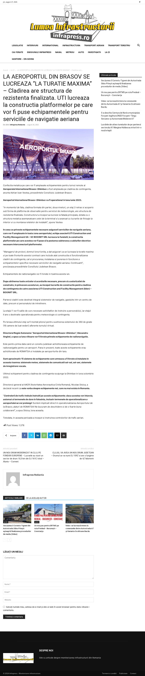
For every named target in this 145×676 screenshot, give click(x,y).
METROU (70, 52)
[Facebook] (140, 2)
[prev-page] (5, 540)
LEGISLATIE (17, 45)
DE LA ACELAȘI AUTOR (36, 498)
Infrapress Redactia (17, 125)
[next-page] (9, 540)
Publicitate (123, 673)
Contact (133, 673)
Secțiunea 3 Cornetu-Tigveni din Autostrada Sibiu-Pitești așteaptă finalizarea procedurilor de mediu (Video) (121, 83)
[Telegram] (51, 435)
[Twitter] (31, 435)
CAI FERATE (17, 52)
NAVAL (58, 52)
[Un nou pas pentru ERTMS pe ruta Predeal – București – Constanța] (48, 513)
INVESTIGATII (94, 52)
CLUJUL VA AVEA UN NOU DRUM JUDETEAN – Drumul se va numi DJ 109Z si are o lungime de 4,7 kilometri (72, 455)
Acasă (5, 70)
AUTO (81, 52)
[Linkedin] (37, 435)
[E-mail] (57, 435)
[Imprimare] (64, 435)
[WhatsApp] (44, 435)
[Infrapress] (72, 23)
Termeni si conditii (109, 673)
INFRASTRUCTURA (71, 45)
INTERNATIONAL (50, 45)
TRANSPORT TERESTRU (119, 45)
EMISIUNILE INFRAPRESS (39, 52)
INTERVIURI (32, 45)
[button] (138, 45)
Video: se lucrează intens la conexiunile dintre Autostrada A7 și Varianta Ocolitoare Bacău (80, 528)
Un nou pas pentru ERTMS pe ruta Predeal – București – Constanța (46, 528)
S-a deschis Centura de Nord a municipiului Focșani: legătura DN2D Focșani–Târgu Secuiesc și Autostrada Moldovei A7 (120, 116)
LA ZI (107, 52)
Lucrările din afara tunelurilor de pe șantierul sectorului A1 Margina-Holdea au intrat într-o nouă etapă (121, 127)
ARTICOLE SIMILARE (14, 498)
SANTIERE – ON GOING (23, 59)
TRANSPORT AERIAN (94, 45)
